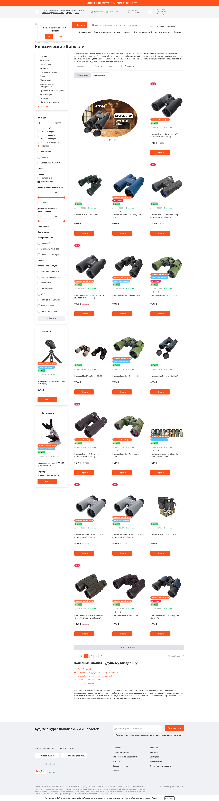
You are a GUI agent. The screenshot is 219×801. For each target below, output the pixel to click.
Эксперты (154, 757)
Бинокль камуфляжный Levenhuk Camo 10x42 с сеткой (164, 455)
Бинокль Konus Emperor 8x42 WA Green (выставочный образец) (88, 616)
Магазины (154, 747)
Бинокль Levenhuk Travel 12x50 (125, 376)
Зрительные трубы (48, 72)
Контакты (154, 752)
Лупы (42, 76)
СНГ (62, 13)
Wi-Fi (43, 294)
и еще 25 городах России (51, 13)
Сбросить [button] (51, 318)
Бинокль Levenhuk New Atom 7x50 (127, 295)
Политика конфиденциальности (172, 787)
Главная (38, 42)
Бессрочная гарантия (50, 163)
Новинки (112, 66)
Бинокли (55, 42)
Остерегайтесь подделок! (161, 766)
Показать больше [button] (128, 647)
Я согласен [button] (169, 798)
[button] (98, 12)
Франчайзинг (156, 761)
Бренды (127, 32)
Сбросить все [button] (82, 75)
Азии (77, 13)
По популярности (81, 66)
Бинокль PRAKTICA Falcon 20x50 (88, 376)
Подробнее (156, 798)
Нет (60, 37)
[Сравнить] (64, 336)
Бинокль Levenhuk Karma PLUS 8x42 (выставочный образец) (90, 535)
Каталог (46, 42)
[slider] (39, 197)
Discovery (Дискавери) (49, 102)
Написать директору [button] (75, 756)
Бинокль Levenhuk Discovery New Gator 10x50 (164, 616)
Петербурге (78, 10)
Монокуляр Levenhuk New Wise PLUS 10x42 (51, 382)
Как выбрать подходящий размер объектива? (98, 672)
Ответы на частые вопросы (90, 679)
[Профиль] (151, 23)
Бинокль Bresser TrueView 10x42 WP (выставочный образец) (90, 296)
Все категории (44, 106)
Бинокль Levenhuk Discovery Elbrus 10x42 (127, 215)
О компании (85, 32)
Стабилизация (47, 288)
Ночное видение (48, 305)
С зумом (44, 203)
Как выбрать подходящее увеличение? (95, 676)
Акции (117, 32)
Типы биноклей (84, 669)
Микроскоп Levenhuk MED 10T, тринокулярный (51, 464)
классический (47, 181)
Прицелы (44, 98)
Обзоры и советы (120, 766)
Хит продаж (46, 151)
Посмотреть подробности (123, 2)
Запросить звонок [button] (48, 756)
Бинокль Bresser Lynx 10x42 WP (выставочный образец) (164, 135)
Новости (116, 761)
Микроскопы (45, 64)
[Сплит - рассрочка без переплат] (41, 370)
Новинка (44, 157)
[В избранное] (61, 336)
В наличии (129, 66)
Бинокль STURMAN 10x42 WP (163, 534)
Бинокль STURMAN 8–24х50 (86, 214)
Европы (69, 13)
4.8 (116, 450)
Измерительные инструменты (47, 85)
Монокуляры (45, 80)
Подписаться (174, 728)
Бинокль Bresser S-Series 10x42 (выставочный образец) (88, 455)
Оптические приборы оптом (125, 757)
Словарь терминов (86, 683)
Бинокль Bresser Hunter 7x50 (125, 615)
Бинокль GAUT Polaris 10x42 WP (164, 376)
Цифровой (45, 243)
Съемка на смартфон (50, 254)
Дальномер (46, 283)
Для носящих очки (49, 311)
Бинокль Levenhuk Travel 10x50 (163, 295)
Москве (69, 10)
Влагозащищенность (50, 271)
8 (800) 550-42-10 (134, 13)
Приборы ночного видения (52, 90)
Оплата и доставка (102, 32)
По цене (98, 66)
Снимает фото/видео (50, 249)
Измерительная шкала (51, 277)
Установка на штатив (50, 300)
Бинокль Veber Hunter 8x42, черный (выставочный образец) (166, 215)
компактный (46, 178)
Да (49, 37)
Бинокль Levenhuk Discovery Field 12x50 (127, 455)
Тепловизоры (46, 94)
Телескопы (44, 60)
